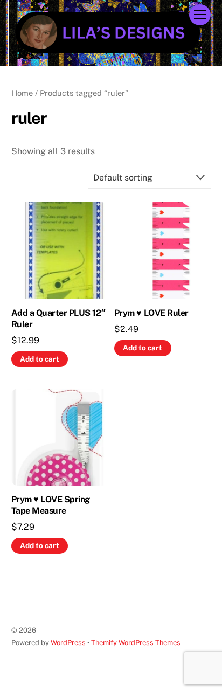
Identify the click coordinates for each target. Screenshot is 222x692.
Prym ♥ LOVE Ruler (151, 313)
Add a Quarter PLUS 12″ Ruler (58, 318)
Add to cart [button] (39, 359)
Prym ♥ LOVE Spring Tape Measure (50, 505)
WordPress (68, 643)
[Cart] (173, 14)
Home (22, 93)
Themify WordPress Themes (136, 643)
